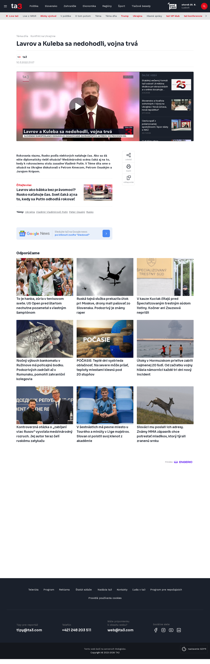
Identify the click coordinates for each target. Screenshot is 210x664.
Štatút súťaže (84, 589)
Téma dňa (111, 16)
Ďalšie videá (149, 75)
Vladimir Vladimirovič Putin (52, 212)
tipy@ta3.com (29, 630)
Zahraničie (70, 6)
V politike (66, 16)
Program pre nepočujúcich (166, 589)
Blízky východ (48, 16)
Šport (121, 6)
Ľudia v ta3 (138, 589)
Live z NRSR (29, 16)
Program (48, 589)
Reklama (64, 589)
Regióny (107, 6)
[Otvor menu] (5, 6)
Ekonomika (89, 6)
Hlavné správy (154, 16)
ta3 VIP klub (173, 16)
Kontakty (122, 589)
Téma (98, 16)
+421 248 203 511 (76, 630)
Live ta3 (13, 16)
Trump (125, 16)
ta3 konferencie (193, 16)
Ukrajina (137, 16)
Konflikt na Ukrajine (43, 36)
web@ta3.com (120, 630)
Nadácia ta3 (105, 589)
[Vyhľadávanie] (204, 6)
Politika (34, 6)
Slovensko (51, 6)
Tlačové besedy (141, 6)
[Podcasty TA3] (172, 6)
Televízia (33, 589)
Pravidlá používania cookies (105, 598)
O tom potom (83, 16)
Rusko (90, 212)
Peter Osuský (77, 212)
